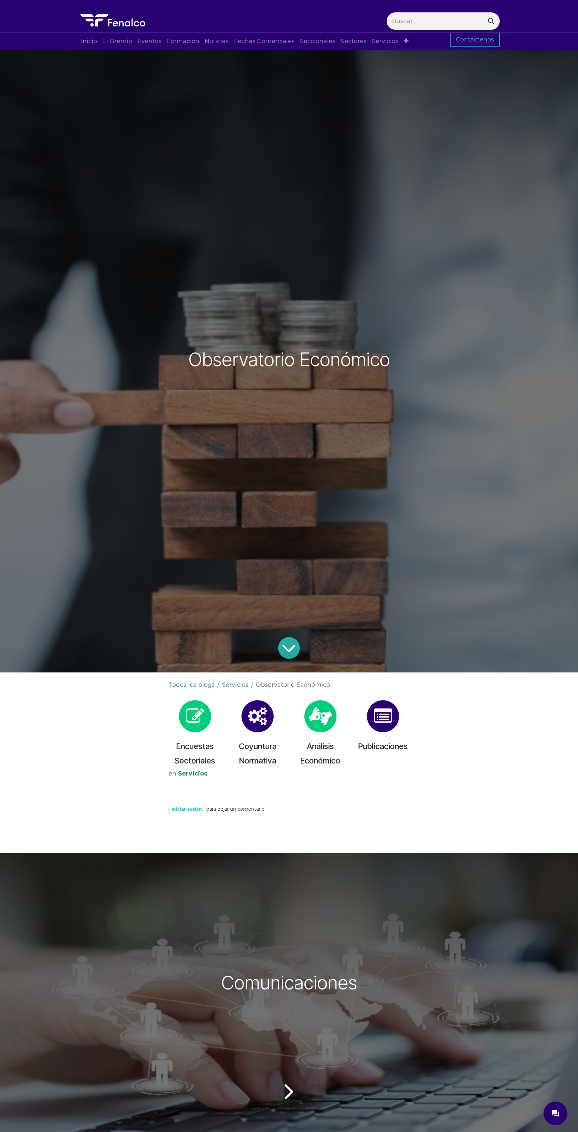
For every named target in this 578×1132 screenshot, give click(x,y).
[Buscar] (491, 21)
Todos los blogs (192, 685)
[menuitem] (89, 41)
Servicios (235, 685)
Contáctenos (475, 39)
